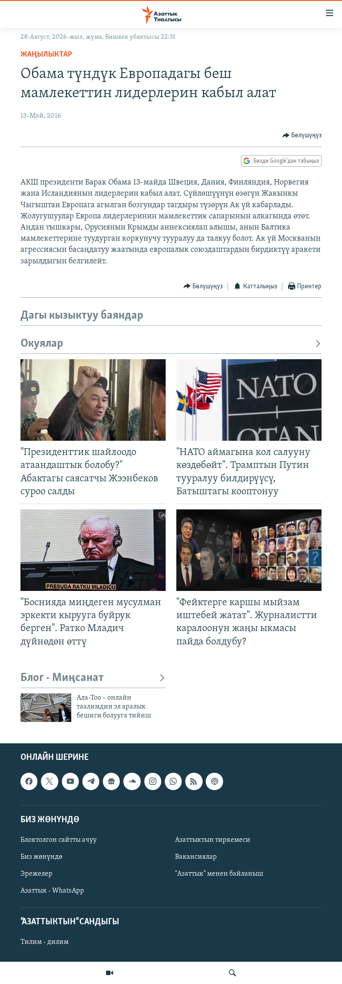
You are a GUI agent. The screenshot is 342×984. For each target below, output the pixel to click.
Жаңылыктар (46, 55)
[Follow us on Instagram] (152, 781)
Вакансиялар (196, 857)
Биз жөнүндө (41, 857)
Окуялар (41, 344)
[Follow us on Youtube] (70, 781)
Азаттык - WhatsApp (52, 890)
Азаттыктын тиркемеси (212, 840)
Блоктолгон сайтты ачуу (58, 840)
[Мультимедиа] (109, 973)
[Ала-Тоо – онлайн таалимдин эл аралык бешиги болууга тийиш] (45, 707)
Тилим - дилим (44, 942)
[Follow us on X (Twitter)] (49, 781)
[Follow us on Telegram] (90, 781)
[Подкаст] (214, 781)
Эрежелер (36, 873)
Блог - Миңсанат (62, 678)
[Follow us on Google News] (111, 781)
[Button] (302, 135)
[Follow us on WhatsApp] (173, 781)
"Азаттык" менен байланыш (219, 873)
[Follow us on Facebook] (28, 781)
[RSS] (193, 781)
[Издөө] (232, 973)
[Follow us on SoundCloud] (131, 781)
